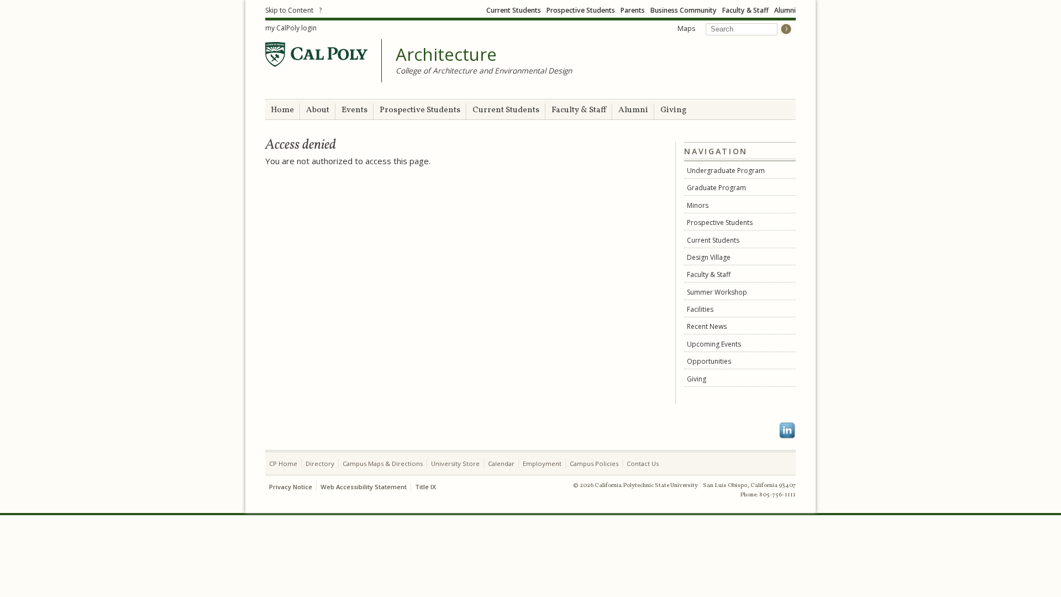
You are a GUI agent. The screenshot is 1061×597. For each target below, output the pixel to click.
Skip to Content (289, 10)
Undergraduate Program (726, 170)
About (317, 110)
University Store (455, 463)
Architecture (446, 54)
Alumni (785, 10)
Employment (542, 463)
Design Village (709, 257)
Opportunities (709, 361)
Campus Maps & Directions (383, 463)
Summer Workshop (717, 292)
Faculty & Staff (745, 10)
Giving (673, 110)
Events (354, 110)
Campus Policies (594, 463)
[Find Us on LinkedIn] (787, 430)
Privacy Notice (290, 487)
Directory (320, 463)
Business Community (683, 10)
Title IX (425, 487)
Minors (697, 205)
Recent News (707, 326)
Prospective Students (581, 10)
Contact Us (643, 463)
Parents (633, 10)
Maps (686, 28)
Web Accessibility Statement (364, 487)
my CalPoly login (291, 28)
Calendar (501, 463)
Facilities (700, 309)
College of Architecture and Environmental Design (484, 70)
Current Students (513, 10)
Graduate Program (716, 187)
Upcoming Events (714, 344)
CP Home (283, 463)
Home (282, 110)
